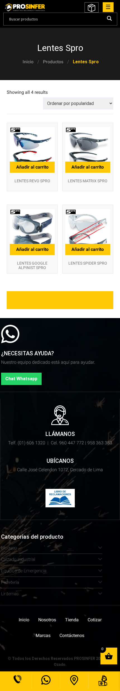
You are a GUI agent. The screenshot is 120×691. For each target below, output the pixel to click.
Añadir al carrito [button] (32, 167)
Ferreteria (10, 582)
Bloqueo (9, 547)
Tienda (72, 619)
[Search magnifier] (109, 18)
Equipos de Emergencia (23, 570)
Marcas (43, 635)
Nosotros (47, 619)
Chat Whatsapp (21, 378)
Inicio (28, 61)
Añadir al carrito (87, 249)
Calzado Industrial (18, 559)
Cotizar (95, 619)
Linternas (10, 593)
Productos (53, 61)
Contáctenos (71, 635)
